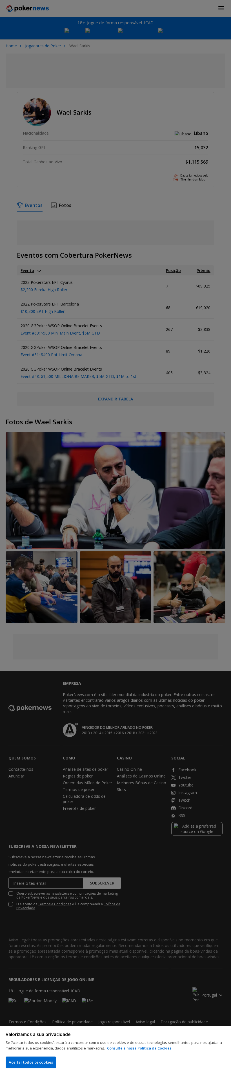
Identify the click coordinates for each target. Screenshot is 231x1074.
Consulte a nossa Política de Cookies (139, 1048)
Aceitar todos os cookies (31, 1062)
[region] (115, 1050)
